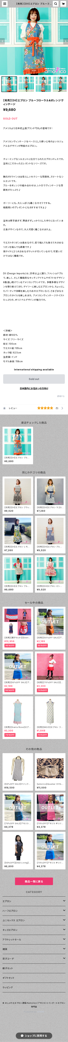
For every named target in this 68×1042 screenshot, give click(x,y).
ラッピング (8, 987)
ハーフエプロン (10, 910)
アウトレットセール (12, 939)
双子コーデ (8, 958)
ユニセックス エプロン (14, 920)
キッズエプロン (10, 930)
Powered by (30, 1012)
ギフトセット (9, 978)
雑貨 (5, 949)
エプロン (7, 901)
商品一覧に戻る (34, 881)
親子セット (8, 968)
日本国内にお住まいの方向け (34, 388)
